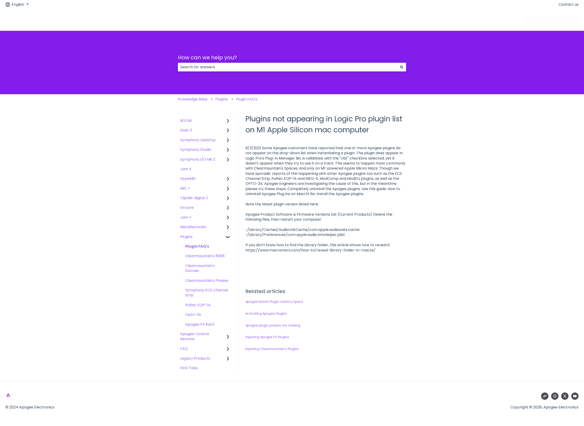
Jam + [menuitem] (185, 217)
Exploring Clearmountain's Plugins (272, 349)
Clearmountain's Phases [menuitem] (206, 280)
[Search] (401, 67)
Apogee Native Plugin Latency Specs (274, 301)
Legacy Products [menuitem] (195, 358)
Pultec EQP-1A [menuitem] (198, 305)
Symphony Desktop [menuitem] (198, 140)
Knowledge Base (192, 99)
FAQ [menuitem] (184, 348)
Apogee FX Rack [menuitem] (199, 324)
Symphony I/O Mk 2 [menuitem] (197, 159)
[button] (228, 121)
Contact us (569, 4)
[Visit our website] (544, 396)
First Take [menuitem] (189, 368)
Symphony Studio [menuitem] (195, 149)
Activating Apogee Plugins (266, 313)
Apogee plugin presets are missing (272, 325)
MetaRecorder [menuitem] (193, 227)
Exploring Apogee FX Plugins (267, 337)
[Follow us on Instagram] (554, 396)
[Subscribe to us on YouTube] (575, 396)
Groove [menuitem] (187, 207)
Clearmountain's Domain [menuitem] (200, 268)
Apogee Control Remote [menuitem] (194, 336)
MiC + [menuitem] (185, 188)
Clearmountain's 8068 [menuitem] (205, 256)
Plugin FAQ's (246, 99)
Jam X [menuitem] (185, 169)
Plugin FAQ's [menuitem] (197, 246)
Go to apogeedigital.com (551, 19)
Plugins (221, 99)
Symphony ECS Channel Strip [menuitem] (206, 292)
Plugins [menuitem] (186, 236)
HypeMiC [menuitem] (188, 178)
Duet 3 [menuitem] (186, 130)
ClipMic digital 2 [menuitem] (194, 198)
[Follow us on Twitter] (564, 396)
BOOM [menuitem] (186, 120)
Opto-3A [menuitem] (193, 314)
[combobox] (287, 67)
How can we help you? (207, 57)
